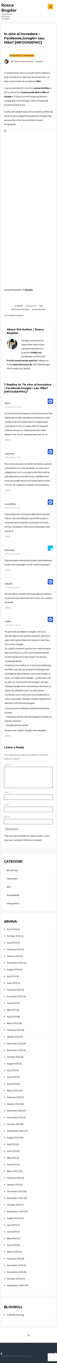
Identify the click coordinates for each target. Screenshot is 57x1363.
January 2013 (13, 1037)
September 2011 (15, 1131)
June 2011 (12, 1151)
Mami (7, 403)
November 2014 (15, 963)
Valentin (9, 584)
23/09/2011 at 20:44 (13, 407)
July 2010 (11, 1225)
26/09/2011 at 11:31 (13, 457)
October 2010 (14, 1205)
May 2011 (11, 1158)
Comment (8, 765)
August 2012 (13, 1063)
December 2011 (15, 1110)
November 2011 (15, 1117)
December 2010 (15, 1191)
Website (7, 817)
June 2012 (12, 1077)
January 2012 (13, 1104)
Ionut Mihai (10, 504)
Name (7, 792)
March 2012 (13, 1090)
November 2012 (15, 1050)
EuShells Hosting (15, 1315)
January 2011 (13, 1184)
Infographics (16, 55)
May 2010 (11, 1238)
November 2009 (15, 1272)
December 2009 (15, 1265)
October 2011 (14, 1124)
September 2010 (15, 1211)
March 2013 (13, 1023)
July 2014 (11, 976)
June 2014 (12, 983)
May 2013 (11, 1010)
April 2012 (12, 1084)
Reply (7, 440)
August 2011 (13, 1137)
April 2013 (12, 1016)
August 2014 (13, 969)
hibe (41, 306)
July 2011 (11, 1144)
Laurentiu (9, 453)
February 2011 (14, 1178)
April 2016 (12, 929)
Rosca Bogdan (27, 61)
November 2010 (15, 1198)
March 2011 (13, 1171)
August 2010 (13, 1218)
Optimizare (12, 878)
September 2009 (15, 1285)
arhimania (9, 550)
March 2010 (13, 1252)
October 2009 (14, 1279)
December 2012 (15, 1043)
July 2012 (11, 1070)
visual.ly (28, 290)
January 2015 (13, 956)
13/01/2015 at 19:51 (13, 625)
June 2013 (12, 1003)
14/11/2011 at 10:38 (12, 508)
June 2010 (12, 1232)
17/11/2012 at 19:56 (13, 588)
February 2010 (14, 1258)
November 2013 (15, 996)
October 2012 (14, 1057)
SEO (9, 887)
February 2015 (14, 949)
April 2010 (12, 1245)
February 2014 (14, 990)
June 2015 (12, 943)
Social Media (28, 55)
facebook (18, 306)
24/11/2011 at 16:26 (12, 554)
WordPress (12, 870)
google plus (31, 306)
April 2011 (12, 1164)
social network (39, 309)
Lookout (29, 1356)
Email (7, 805)
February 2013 (14, 1030)
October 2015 (14, 936)
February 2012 (14, 1097)
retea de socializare (20, 309)
